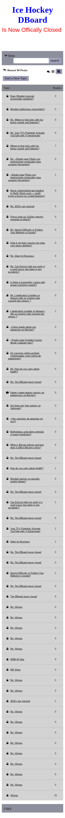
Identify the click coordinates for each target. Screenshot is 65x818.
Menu (11, 55)
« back (8, 808)
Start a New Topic (16, 78)
